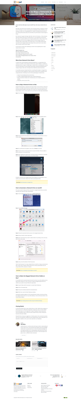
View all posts (24, 335)
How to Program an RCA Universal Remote (58, 36)
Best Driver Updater (44, 387)
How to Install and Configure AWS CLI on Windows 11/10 (60, 40)
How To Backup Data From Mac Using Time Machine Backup (31, 300)
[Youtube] (56, 385)
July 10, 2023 (33, 350)
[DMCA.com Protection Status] (65, 397)
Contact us (29, 386)
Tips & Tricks (44, 8)
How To (39, 8)
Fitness (52, 57)
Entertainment (53, 55)
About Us (28, 385)
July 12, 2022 (39, 16)
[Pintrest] (59, 385)
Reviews (52, 65)
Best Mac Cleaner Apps (44, 386)
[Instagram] (60, 385)
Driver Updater (53, 54)
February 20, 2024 (18, 350)
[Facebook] (55, 385)
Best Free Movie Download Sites (46, 391)
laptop (52, 62)
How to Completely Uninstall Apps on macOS (28, 270)
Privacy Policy (29, 387)
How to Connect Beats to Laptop (59, 44)
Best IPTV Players (44, 392)
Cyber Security (53, 52)
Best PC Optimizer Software (45, 385)
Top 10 (52, 70)
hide (23, 50)
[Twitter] (58, 385)
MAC (40, 8)
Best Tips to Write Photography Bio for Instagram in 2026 (59, 32)
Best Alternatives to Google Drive (26, 182)
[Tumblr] (62, 385)
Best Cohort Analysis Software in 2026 (60, 28)
